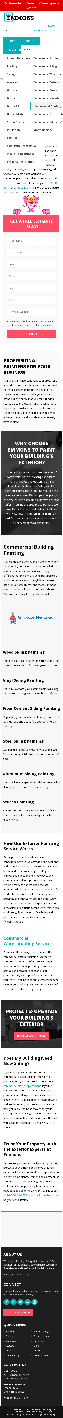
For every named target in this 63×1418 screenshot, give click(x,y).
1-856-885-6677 (17, 1195)
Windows (13, 82)
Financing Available (45, 30)
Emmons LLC (20, 1409)
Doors (11, 98)
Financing (39, 1340)
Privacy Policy (11, 1274)
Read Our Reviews (18, 1312)
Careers (29, 49)
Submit (31, 334)
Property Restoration (20, 161)
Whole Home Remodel (21, 153)
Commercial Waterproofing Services (28, 940)
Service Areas (41, 1336)
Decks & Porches (17, 106)
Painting (12, 138)
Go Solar (38, 1350)
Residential (16, 49)
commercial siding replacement (22, 1086)
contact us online (24, 187)
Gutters (12, 90)
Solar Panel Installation (22, 146)
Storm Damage (16, 122)
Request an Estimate (31, 1036)
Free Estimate (41, 1355)
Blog (36, 1345)
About (30, 41)
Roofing (12, 66)
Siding (11, 74)
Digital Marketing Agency (47, 1414)
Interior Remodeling (20, 58)
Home (52, 26)
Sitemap (24, 1274)
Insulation (13, 130)
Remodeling (12, 1355)
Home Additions (17, 114)
